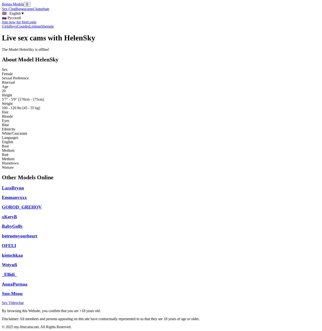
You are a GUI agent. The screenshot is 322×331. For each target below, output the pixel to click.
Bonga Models (13, 4)
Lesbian (35, 26)
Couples (23, 26)
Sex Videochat (13, 303)
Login (31, 22)
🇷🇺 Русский (11, 18)
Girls (5, 26)
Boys (13, 26)
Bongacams (24, 9)
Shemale (47, 26)
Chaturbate (41, 9)
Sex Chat (9, 9)
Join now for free (14, 22)
